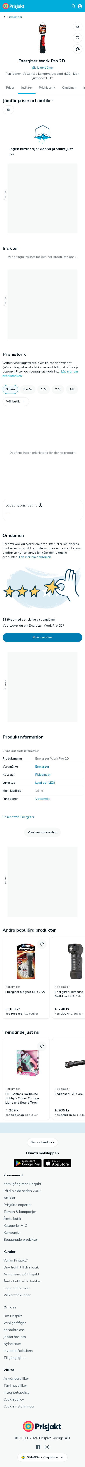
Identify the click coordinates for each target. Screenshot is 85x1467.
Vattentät (42, 799)
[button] (77, 26)
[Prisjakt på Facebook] (38, 1446)
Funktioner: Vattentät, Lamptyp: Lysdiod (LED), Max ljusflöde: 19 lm (42, 76)
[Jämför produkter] (77, 49)
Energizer (42, 766)
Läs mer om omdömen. (35, 557)
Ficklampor (15, 16)
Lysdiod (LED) (45, 783)
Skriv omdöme (42, 68)
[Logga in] (79, 6)
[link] (26, 978)
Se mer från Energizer (18, 817)
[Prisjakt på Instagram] (46, 1446)
